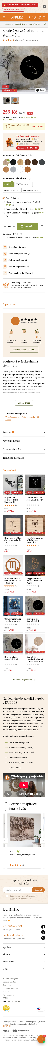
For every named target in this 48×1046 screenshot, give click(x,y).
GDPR (5, 998)
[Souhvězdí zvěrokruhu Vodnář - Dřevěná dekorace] (35, 644)
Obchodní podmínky (10, 988)
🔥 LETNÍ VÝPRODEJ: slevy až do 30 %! (20, 5)
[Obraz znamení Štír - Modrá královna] (13, 606)
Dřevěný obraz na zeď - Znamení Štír (35, 498)
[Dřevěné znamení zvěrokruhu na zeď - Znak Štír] (13, 565)
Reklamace (7, 985)
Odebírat (38, 890)
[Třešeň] (15, 100)
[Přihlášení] (39, 17)
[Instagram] (43, 932)
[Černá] (6, 100)
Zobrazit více (24, 403)
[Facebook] (43, 927)
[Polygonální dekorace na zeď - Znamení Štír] (13, 485)
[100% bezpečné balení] (6, 285)
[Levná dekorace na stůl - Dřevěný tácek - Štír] (35, 525)
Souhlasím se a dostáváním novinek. (24, 897)
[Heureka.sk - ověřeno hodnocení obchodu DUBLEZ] (6, 1009)
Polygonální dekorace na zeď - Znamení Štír (12, 499)
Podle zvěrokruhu (28, 417)
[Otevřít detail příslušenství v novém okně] (33, 202)
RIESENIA (7, 1026)
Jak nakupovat (8, 995)
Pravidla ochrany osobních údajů (24, 1038)
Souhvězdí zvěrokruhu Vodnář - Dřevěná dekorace (35, 659)
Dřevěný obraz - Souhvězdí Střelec (12, 658)
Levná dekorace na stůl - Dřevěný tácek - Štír (35, 540)
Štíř (38, 417)
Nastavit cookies (13, 1001)
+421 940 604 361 (12, 926)
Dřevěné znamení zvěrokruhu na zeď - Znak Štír (12, 580)
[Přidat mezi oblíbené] (42, 226)
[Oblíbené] (34, 17)
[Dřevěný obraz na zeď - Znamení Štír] (35, 485)
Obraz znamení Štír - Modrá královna (12, 620)
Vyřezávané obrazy (12, 417)
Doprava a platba (9, 982)
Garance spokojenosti (11, 979)
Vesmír (8, 420)
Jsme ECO (7, 992)
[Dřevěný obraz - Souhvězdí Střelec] (13, 644)
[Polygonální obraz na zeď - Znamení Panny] (35, 565)
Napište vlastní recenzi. (24, 349)
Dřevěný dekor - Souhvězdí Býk (34, 620)
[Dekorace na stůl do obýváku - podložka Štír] (13, 525)
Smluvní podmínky (31, 1040)
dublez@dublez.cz (13, 935)
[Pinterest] (43, 938)
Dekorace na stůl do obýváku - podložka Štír (12, 540)
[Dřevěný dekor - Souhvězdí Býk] (35, 606)
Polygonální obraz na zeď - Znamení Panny (34, 580)
